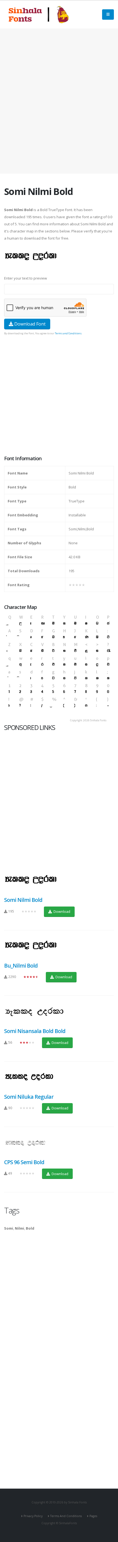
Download (61, 911)
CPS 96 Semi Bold (24, 1162)
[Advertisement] (59, 101)
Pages (93, 1516)
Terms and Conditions (68, 333)
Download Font (29, 324)
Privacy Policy (33, 1516)
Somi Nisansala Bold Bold (34, 1031)
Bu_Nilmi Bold (21, 965)
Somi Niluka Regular (29, 1096)
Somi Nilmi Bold (23, 900)
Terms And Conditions (66, 1516)
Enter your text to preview (25, 278)
